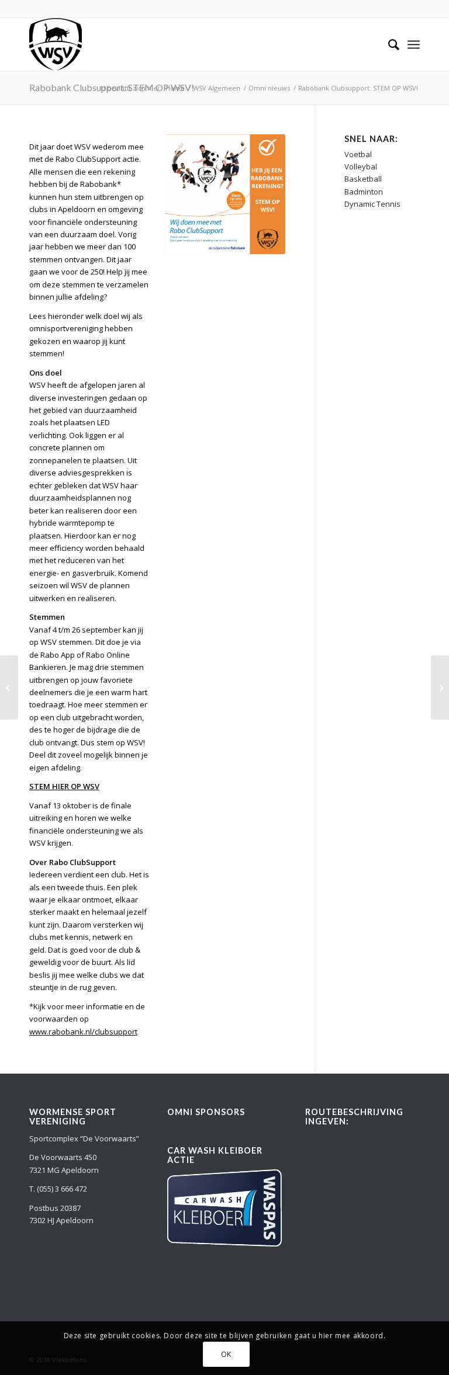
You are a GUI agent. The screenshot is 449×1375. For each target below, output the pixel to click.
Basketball (363, 178)
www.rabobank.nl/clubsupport (83, 1031)
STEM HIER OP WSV (64, 786)
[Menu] (413, 44)
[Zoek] (388, 44)
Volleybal (360, 166)
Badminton (363, 191)
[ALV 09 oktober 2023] (440, 687)
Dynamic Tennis (372, 204)
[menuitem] (388, 44)
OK (226, 1354)
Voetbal (358, 154)
